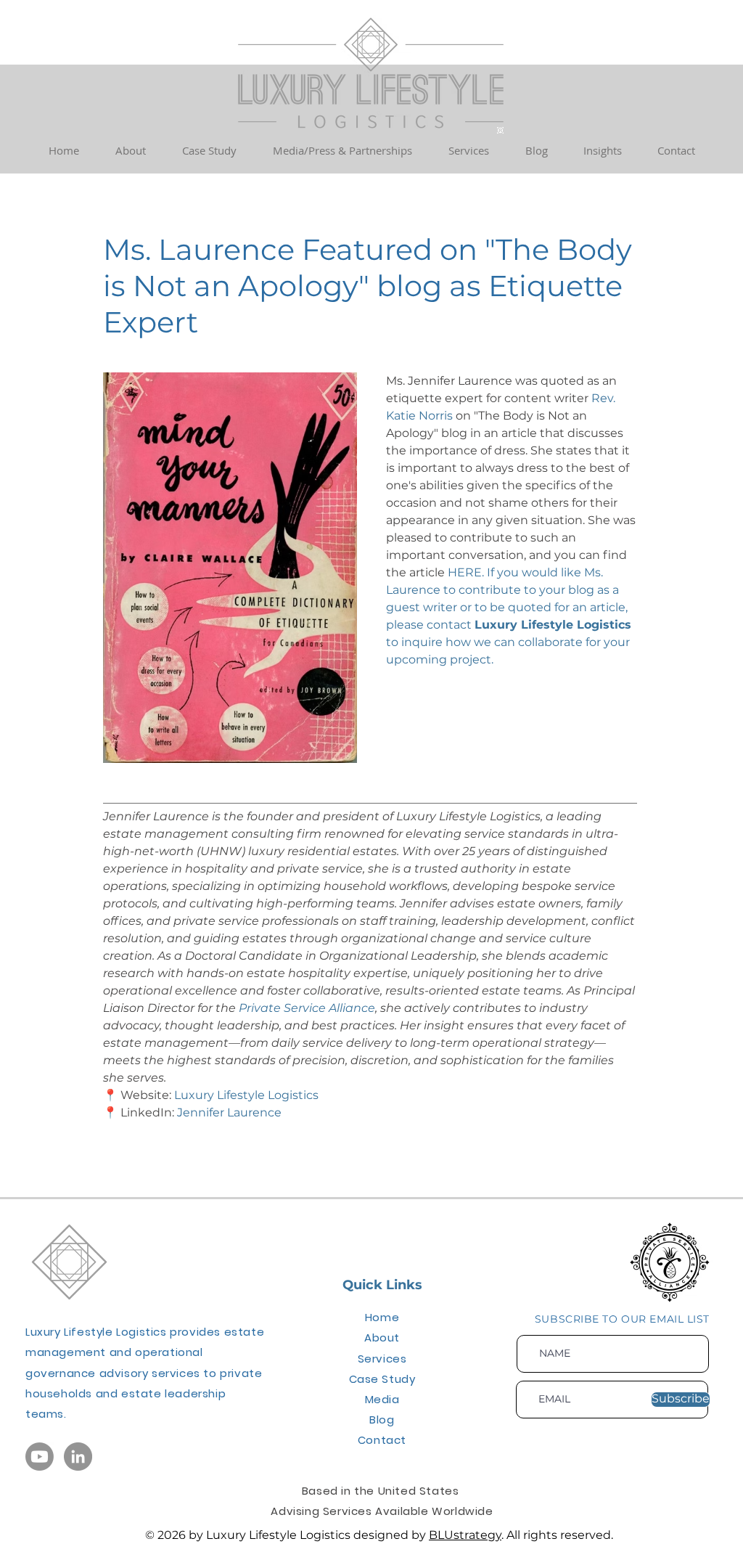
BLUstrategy (465, 1535)
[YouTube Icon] (39, 1456)
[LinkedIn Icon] (78, 1456)
